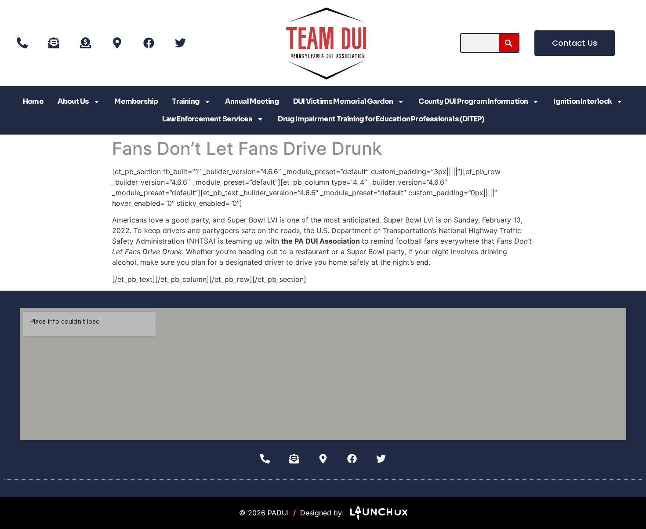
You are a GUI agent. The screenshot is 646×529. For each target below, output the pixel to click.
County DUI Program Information (473, 101)
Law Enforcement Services (207, 119)
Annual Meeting (252, 101)
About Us (73, 101)
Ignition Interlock (582, 101)
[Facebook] (149, 43)
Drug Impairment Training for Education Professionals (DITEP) (381, 119)
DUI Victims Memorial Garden (343, 101)
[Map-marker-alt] (117, 43)
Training (186, 101)
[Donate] (85, 43)
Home (33, 101)
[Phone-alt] (22, 43)
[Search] (509, 43)
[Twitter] (180, 43)
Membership (136, 101)
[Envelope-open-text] (54, 43)
